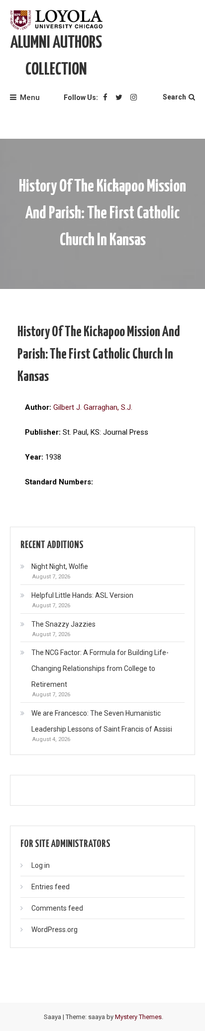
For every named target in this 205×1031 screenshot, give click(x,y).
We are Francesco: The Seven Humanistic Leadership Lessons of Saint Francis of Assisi (101, 721)
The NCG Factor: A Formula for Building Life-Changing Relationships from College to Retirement (100, 668)
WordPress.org (54, 930)
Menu (30, 97)
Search (174, 97)
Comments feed (57, 908)
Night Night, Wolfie (59, 566)
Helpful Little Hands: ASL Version (82, 595)
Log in (40, 865)
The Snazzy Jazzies (63, 624)
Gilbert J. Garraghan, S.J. (92, 407)
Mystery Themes (138, 1017)
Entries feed (50, 887)
